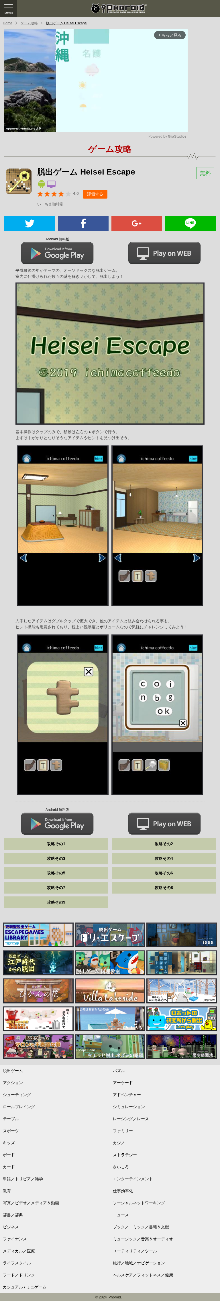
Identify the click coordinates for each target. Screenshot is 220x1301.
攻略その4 (164, 858)
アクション (13, 1082)
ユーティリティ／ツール (135, 1251)
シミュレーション (129, 1106)
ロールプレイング (19, 1106)
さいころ (121, 1167)
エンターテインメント (133, 1179)
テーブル (11, 1118)
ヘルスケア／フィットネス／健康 (143, 1275)
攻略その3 (56, 858)
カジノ (119, 1142)
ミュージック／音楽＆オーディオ (143, 1239)
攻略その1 (56, 843)
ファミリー (123, 1130)
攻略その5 (56, 873)
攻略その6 (164, 873)
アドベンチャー (127, 1094)
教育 (7, 1191)
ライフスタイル (17, 1263)
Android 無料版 (57, 239)
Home (7, 23)
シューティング (17, 1094)
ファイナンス (15, 1239)
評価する (95, 194)
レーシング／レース (131, 1118)
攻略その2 (164, 843)
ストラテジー (125, 1155)
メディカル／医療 (19, 1251)
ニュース (121, 1215)
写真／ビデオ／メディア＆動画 (31, 1203)
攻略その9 (56, 902)
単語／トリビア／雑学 (23, 1179)
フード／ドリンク (19, 1275)
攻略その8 (164, 887)
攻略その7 (56, 887)
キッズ (9, 1142)
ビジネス (11, 1227)
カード (9, 1167)
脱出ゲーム (13, 1070)
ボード (9, 1155)
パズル (119, 1070)
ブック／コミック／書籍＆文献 (141, 1227)
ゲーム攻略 (29, 23)
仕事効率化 (123, 1191)
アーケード (123, 1082)
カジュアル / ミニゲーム (24, 1287)
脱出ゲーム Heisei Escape (66, 23)
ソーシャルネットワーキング (139, 1203)
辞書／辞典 (13, 1215)
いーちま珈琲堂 (50, 204)
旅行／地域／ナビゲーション (139, 1263)
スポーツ (11, 1130)
